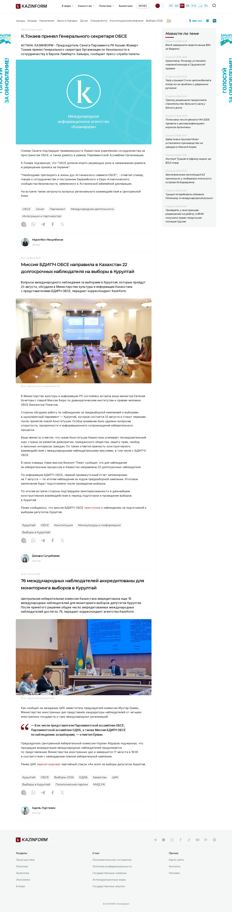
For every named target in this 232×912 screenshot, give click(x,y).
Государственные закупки (108, 886)
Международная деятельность (92, 209)
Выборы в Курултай (36, 532)
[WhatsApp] (33, 224)
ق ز (200, 5)
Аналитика (125, 6)
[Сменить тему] (160, 5)
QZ (177, 5)
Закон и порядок (67, 20)
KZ (171, 5)
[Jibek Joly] (196, 20)
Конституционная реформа (127, 20)
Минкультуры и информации (99, 525)
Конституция (63, 525)
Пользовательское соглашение (111, 859)
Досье (84, 20)
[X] (62, 224)
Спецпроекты (98, 20)
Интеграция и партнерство (41, 216)
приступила (92, 507)
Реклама (174, 873)
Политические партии (72, 784)
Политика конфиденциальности (112, 866)
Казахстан (100, 777)
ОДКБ (83, 777)
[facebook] (180, 839)
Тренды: (21, 20)
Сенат (40, 209)
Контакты (174, 866)
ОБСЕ (26, 209)
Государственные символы (109, 873)
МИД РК (99, 784)
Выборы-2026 (154, 20)
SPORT (143, 5)
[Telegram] (43, 224)
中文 (193, 5)
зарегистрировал (48, 764)
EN (187, 5)
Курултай (28, 525)
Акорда (32, 20)
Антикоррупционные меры (109, 879)
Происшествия (25, 859)
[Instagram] (23, 224)
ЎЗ (206, 5)
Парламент (57, 209)
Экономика (23, 879)
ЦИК (115, 777)
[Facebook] (52, 224)
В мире (20, 886)
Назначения (46, 20)
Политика (22, 866)
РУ (182, 5)
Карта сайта (176, 859)
